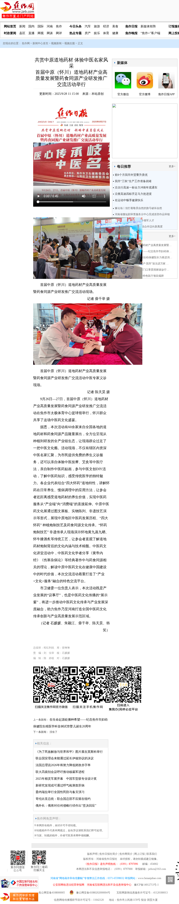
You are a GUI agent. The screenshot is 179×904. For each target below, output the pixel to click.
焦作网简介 (126, 853)
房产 (88, 33)
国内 (31, 26)
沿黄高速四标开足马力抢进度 (133, 193)
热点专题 (75, 33)
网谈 (50, 33)
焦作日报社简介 (108, 853)
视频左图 (69, 43)
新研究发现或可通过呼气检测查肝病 (60, 785)
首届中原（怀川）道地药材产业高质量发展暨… (144, 245)
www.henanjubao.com (149, 878)
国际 (41, 26)
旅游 (97, 26)
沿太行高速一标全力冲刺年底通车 (136, 187)
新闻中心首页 (40, 43)
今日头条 (75, 26)
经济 (106, 26)
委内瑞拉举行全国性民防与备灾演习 (60, 792)
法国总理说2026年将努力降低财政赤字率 (63, 765)
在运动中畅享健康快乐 (129, 200)
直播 (31, 33)
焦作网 (26, 43)
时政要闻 (10, 33)
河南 (50, 26)
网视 (41, 33)
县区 (22, 33)
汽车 (88, 26)
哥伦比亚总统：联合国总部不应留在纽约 (63, 798)
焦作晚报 (131, 33)
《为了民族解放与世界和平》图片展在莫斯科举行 (69, 751)
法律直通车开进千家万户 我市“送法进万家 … (143, 263)
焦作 (59, 26)
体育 (106, 33)
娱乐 (97, 33)
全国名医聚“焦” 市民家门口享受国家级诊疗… (143, 269)
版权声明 (92, 853)
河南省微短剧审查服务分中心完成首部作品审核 (142, 214)
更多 (171, 166)
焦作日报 (131, 26)
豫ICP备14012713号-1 (146, 884)
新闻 (22, 26)
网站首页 (10, 26)
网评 (59, 33)
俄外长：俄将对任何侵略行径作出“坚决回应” (66, 805)
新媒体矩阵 (148, 26)
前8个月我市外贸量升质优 (131, 174)
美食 (115, 26)
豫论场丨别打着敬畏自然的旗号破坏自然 (138, 208)
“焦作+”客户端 (150, 33)
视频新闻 (56, 43)
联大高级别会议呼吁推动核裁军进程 (60, 772)
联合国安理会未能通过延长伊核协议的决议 (65, 758)
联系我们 (151, 853)
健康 (115, 33)
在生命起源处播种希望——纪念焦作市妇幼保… (144, 251)
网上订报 (139, 853)
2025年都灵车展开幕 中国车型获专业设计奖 (66, 778)
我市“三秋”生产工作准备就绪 (133, 181)
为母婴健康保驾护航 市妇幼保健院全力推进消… (144, 257)
